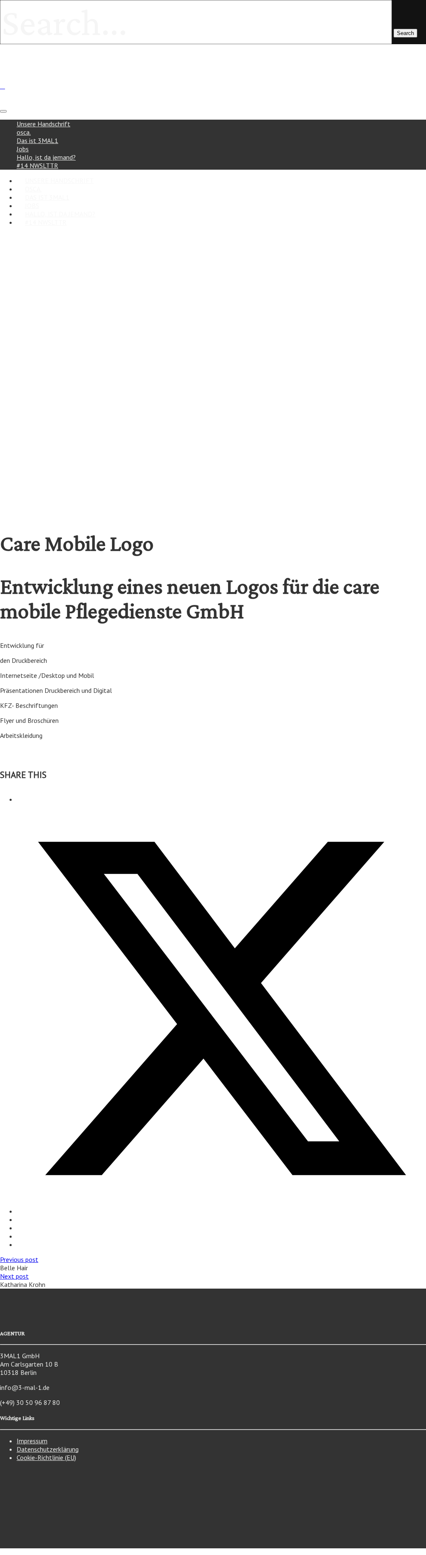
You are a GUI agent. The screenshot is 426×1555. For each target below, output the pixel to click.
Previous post (19, 1259)
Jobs (23, 149)
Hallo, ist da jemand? (46, 157)
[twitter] (221, 1211)
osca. (24, 132)
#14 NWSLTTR (46, 222)
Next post (14, 1276)
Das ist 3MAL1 (37, 140)
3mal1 (25, 409)
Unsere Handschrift (43, 124)
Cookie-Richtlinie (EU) (46, 1457)
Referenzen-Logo (64, 439)
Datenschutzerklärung (48, 1449)
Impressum (32, 1441)
